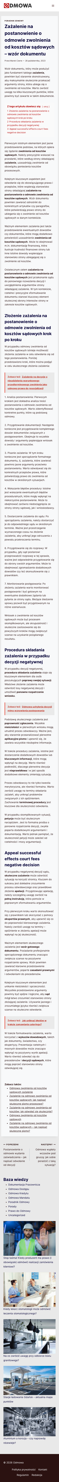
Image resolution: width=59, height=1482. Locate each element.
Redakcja (37, 1475)
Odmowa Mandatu (19, 1197)
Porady (12, 1206)
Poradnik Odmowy (14, 21)
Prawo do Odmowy (19, 1210)
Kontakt (42, 1469)
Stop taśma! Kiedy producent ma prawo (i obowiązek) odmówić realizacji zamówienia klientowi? (28, 1262)
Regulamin (23, 1475)
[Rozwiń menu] (53, 5)
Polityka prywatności (24, 1469)
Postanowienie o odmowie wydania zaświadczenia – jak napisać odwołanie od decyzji (14, 1154)
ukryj (46, 106)
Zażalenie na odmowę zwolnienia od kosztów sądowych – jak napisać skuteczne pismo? (30, 1127)
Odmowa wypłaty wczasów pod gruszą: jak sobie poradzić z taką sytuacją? (46, 1154)
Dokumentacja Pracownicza (24, 1184)
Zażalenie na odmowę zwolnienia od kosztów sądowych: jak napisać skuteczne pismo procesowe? (30, 1100)
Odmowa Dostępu (18, 1189)
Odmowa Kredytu (18, 1193)
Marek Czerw (16, 61)
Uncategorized (16, 1215)
